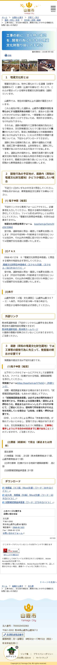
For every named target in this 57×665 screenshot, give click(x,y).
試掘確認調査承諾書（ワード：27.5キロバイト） (29, 502)
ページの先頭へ (49, 582)
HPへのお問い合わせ (22, 658)
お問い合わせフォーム (13, 533)
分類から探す (17, 17)
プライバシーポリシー (43, 654)
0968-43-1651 (18, 527)
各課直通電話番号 (15, 634)
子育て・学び (33, 17)
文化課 (30, 586)
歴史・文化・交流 (12, 20)
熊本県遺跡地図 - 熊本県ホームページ (20, 329)
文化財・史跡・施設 (32, 20)
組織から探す (17, 586)
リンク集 (24, 654)
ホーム (4, 17)
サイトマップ (42, 658)
